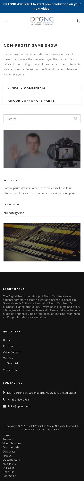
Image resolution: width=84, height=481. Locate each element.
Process (8, 346)
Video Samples (12, 352)
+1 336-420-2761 (18, 399)
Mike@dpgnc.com (19, 406)
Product (8, 455)
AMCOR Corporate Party (33, 100)
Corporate (9, 451)
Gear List (12, 363)
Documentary (11, 459)
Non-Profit (9, 463)
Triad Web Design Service (48, 429)
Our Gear (8, 358)
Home (7, 340)
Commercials (11, 447)
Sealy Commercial (27, 88)
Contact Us (10, 370)
